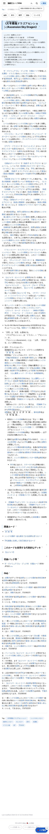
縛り (31, 85)
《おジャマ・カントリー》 (15, 277)
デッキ (32, 318)
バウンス (15, 243)
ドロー (38, 263)
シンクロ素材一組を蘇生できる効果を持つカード (23, 536)
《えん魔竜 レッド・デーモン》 (22, 373)
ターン (10, 378)
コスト (33, 171)
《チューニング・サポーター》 (21, 260)
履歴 (20, 15)
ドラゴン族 (13, 73)
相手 (15, 79)
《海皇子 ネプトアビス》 (32, 163)
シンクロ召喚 (26, 95)
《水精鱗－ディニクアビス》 (15, 189)
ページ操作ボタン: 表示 (31, 827)
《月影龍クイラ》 (24, 495)
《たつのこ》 (7, 168)
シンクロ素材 (41, 79)
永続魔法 (37, 368)
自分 (31, 235)
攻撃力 (9, 98)
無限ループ (21, 483)
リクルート (6, 159)
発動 (27, 100)
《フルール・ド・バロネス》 (22, 313)
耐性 (13, 318)
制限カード (26, 328)
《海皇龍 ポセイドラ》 (27, 166)
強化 (5, 111)
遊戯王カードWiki (15, 3)
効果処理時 (19, 606)
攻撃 (6, 412)
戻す (32, 467)
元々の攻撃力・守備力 (29, 686)
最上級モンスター (10, 217)
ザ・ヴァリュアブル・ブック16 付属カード (21, 71)
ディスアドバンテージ (30, 139)
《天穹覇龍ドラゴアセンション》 (16, 718)
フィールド (26, 623)
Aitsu (24, 823)
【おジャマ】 (28, 288)
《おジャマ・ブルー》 (30, 285)
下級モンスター (37, 219)
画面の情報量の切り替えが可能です (31, 8)
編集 (5, 15)
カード (33, 123)
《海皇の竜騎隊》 (8, 174)
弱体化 (19, 485)
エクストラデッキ (39, 407)
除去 (32, 243)
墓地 (43, 171)
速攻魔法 (36, 517)
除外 (17, 623)
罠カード (14, 391)
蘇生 (8, 81)
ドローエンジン (35, 252)
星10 (28, 722)
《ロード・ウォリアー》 (18, 156)
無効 (24, 105)
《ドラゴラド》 (32, 149)
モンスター (8, 149)
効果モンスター (8, 722)
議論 (27, 15)
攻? (14, 725)
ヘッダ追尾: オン (15, 827)
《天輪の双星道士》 (12, 358)
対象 (42, 597)
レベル (7, 85)
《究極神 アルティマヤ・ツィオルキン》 (23, 502)
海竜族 (28, 181)
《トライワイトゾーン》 (19, 295)
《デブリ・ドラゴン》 (12, 146)
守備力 (28, 678)
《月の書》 (36, 636)
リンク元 (37, 15)
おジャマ (23, 298)
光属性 (4, 73)
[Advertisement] (24, 751)
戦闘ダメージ (23, 399)
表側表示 (37, 638)
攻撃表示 (27, 452)
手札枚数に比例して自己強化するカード (20, 541)
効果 (12, 95)
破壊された (28, 79)
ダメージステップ (12, 587)
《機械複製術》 (40, 260)
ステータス (9, 219)
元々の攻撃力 (24, 113)
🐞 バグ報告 (30, 823)
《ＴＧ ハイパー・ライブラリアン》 (17, 250)
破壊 (24, 243)
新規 (44, 3)
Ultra (11, 566)
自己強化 (42, 76)
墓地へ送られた (16, 626)
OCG (12, 464)
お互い (32, 399)
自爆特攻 (7, 227)
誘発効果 (8, 79)
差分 (12, 15)
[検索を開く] (37, 3)
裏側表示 (18, 638)
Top (3, 9)
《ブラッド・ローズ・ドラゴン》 (23, 116)
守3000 (21, 725)
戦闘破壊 (39, 373)
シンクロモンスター (26, 73)
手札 (27, 76)
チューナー (40, 156)
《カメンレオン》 (29, 146)
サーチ (40, 166)
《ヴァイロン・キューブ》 (14, 134)
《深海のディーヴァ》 (12, 163)
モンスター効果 (32, 457)
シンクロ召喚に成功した (13, 76)
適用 (28, 277)
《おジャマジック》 (12, 285)
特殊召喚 (15, 103)
